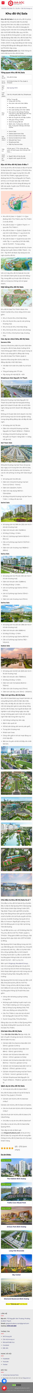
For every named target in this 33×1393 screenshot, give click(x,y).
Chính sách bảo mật (9, 1390)
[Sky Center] (16, 1263)
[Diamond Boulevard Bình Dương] (16, 1287)
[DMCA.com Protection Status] (16, 1385)
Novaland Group (22, 963)
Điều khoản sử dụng (23, 1390)
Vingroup (11, 963)
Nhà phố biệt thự (8, 1342)
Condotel (6, 1345)
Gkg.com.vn (27, 1378)
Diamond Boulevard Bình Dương (16, 1299)
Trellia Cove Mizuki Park (16, 1203)
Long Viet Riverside (16, 1251)
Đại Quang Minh (12, 88)
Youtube (6, 1361)
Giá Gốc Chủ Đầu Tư (7, 8)
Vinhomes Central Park (11, 1375)
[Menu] (3, 2)
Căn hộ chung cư (26, 8)
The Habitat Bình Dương (16, 1179)
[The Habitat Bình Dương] (16, 1167)
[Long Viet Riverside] (16, 1239)
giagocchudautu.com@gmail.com (17, 1323)
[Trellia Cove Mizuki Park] (16, 1191)
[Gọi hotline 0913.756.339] (4, 1388)
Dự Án (18, 8)
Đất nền (5, 1348)
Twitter (5, 1364)
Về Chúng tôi (7, 1336)
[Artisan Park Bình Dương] (16, 1215)
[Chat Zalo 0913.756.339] (4, 1381)
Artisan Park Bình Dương (16, 1227)
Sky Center (16, 1275)
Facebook (6, 1359)
